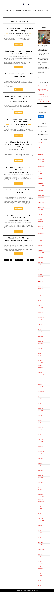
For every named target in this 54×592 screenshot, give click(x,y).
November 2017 (40, 341)
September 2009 (41, 480)
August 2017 (40, 348)
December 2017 (40, 338)
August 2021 (40, 235)
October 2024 (40, 190)
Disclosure (18, 10)
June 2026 (40, 147)
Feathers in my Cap (27, 10)
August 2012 (40, 453)
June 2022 (40, 214)
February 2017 (40, 362)
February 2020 (40, 276)
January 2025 (40, 183)
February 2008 (40, 518)
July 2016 (39, 379)
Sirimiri (27, 4)
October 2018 (40, 314)
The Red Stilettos (41, 94)
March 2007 (40, 539)
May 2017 (39, 355)
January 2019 (40, 307)
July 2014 (39, 417)
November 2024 (41, 188)
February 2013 (40, 439)
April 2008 (40, 513)
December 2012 (40, 444)
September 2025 (41, 166)
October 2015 (40, 389)
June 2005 (40, 575)
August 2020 (40, 262)
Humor (46, 10)
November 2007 (41, 523)
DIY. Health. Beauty (29, 13)
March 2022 (40, 219)
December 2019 (40, 281)
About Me (12, 10)
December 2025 (41, 159)
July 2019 (39, 293)
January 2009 (40, 494)
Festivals (27, 16)
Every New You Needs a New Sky (44, 101)
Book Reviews (41, 10)
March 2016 (40, 384)
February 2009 (40, 492)
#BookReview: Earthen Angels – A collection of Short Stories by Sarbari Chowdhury (18, 144)
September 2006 (41, 551)
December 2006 (41, 547)
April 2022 (40, 216)
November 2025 (41, 161)
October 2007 (40, 525)
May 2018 (39, 326)
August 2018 (40, 319)
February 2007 (40, 542)
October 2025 (40, 164)
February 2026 (40, 154)
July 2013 (39, 432)
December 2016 (40, 367)
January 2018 (40, 336)
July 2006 (39, 556)
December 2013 (40, 425)
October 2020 (40, 257)
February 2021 (40, 247)
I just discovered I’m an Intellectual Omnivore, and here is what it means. (44, 91)
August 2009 (40, 482)
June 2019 (40, 295)
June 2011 (39, 456)
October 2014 (40, 410)
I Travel (37, 13)
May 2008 (39, 511)
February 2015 (40, 405)
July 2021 (39, 238)
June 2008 (40, 508)
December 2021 (40, 226)
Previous (6, 259)
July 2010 (39, 460)
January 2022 (40, 224)
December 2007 (41, 520)
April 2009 (40, 489)
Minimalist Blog (28, 590)
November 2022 (41, 202)
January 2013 (40, 441)
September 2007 (41, 527)
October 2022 (40, 204)
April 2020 (40, 271)
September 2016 (41, 374)
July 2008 (39, 506)
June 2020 (40, 267)
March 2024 (40, 192)
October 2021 (40, 231)
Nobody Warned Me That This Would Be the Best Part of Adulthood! (43, 98)
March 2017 (40, 360)
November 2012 (40, 446)
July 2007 (39, 530)
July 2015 (39, 396)
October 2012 (40, 448)
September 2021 (41, 233)
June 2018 (40, 324)
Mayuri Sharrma (25, 33)
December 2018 (40, 310)
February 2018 (40, 334)
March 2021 (40, 245)
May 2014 (39, 422)
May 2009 (39, 487)
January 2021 (40, 250)
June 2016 (40, 381)
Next (32, 259)
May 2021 (39, 243)
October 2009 (40, 477)
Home (7, 10)
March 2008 (40, 515)
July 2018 (39, 322)
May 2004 (39, 585)
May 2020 (39, 269)
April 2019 (39, 300)
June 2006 (40, 559)
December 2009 (41, 472)
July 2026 (39, 145)
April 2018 (39, 329)
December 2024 (41, 185)
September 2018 (41, 317)
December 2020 (41, 252)
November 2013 (40, 427)
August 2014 (40, 415)
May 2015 (39, 401)
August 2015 (40, 393)
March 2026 (40, 152)
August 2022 (40, 209)
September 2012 (41, 451)
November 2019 (40, 283)
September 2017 (41, 346)
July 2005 (39, 573)
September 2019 (41, 288)
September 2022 (41, 207)
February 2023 (40, 200)
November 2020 (41, 255)
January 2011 (40, 458)
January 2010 (40, 470)
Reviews (22, 13)
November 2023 (41, 197)
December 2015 (40, 386)
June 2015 (40, 398)
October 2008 (40, 499)
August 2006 (40, 554)
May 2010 (39, 465)
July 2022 (39, 212)
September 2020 (41, 259)
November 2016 (40, 369)
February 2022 (40, 221)
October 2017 (40, 343)
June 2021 (40, 240)
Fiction (34, 10)
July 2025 (39, 171)
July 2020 (39, 264)
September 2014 (41, 413)
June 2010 (40, 463)
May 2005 (39, 578)
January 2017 (40, 365)
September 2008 (41, 501)
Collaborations (44, 13)
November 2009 (41, 475)
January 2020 (40, 279)
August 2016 (40, 377)
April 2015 (39, 403)
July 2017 (39, 350)
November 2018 (40, 312)
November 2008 (41, 496)
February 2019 (40, 305)
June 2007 (40, 532)
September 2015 (41, 391)
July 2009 (39, 484)
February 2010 (40, 468)
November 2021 (40, 228)
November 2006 (41, 549)
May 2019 (39, 298)
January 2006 (40, 566)
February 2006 (40, 563)
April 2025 (40, 176)
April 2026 (40, 149)
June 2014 (40, 420)
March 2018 (40, 331)
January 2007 (40, 544)
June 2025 (40, 173)
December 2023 (41, 195)
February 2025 (40, 180)
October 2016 (40, 372)
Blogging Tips (20, 16)
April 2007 (40, 537)
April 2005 (40, 580)
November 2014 (40, 408)
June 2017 (40, 353)
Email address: (41, 109)
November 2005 (41, 568)
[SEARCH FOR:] (44, 22)
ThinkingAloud (9, 13)
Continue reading (18, 44)
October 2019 (40, 286)
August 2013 (40, 429)
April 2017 (39, 358)
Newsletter (34, 16)
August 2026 (40, 142)
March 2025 (40, 178)
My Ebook (16, 13)
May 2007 (39, 535)
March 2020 (40, 274)
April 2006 (40, 561)
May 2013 (39, 434)
